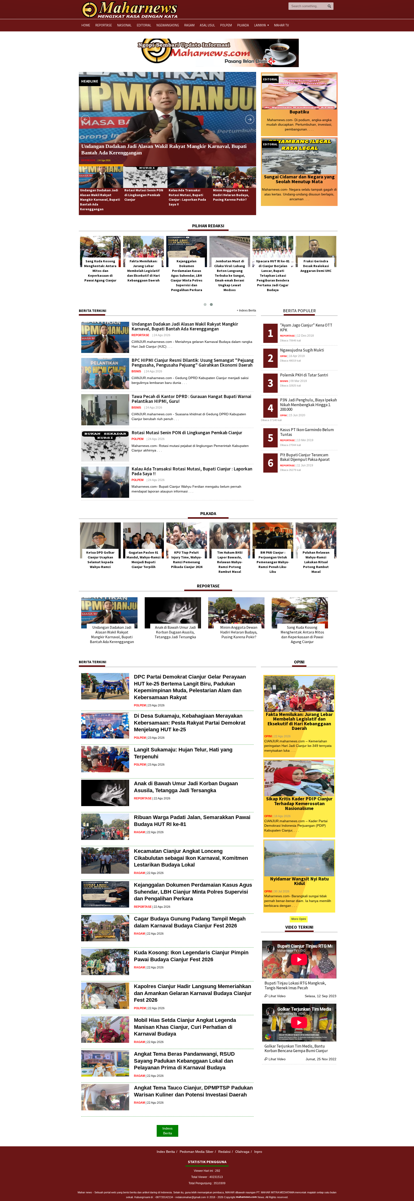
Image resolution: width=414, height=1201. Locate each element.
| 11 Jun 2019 (304, 465)
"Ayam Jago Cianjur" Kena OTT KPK (306, 327)
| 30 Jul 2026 (281, 891)
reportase (140, 335)
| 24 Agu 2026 (99, 153)
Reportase (103, 25)
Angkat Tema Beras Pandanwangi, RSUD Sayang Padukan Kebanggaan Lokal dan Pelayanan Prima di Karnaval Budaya (184, 1061)
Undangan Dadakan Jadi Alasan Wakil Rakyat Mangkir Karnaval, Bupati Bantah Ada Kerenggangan (100, 199)
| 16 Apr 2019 (296, 356)
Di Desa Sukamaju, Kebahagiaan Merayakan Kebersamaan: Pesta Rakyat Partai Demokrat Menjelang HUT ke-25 (189, 722)
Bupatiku (299, 112)
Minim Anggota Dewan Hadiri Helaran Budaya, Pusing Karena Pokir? (231, 195)
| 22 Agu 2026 (161, 798)
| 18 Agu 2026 (282, 816)
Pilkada (243, 25)
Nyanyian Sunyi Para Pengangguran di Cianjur (100, 557)
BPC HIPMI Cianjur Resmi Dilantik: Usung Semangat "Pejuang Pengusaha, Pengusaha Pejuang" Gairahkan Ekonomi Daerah (193, 362)
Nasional (124, 25)
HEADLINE (89, 81)
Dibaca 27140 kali (271, 420)
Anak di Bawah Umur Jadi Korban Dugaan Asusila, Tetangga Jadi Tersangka (175, 632)
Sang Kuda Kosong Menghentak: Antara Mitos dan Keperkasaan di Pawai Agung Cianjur (186, 270)
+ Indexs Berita (246, 310)
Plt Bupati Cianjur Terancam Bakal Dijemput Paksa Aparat (305, 457)
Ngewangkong (167, 25)
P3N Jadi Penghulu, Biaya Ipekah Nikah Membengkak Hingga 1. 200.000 (308, 404)
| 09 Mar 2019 (298, 381)
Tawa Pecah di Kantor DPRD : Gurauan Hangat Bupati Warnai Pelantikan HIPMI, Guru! (191, 398)
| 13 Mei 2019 (304, 440)
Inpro (258, 1152)
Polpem (226, 25)
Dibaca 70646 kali (290, 340)
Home (85, 25)
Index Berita (166, 1152)
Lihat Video (275, 996)
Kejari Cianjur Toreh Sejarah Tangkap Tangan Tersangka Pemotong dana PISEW (299, 985)
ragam (139, 832)
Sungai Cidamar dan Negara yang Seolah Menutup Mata (299, 179)
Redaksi (224, 1152)
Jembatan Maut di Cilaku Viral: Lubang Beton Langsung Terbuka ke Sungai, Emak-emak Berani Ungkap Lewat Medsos (315, 275)
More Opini (298, 919)
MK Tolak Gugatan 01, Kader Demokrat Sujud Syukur (143, 557)
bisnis (136, 371)
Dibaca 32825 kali (290, 385)
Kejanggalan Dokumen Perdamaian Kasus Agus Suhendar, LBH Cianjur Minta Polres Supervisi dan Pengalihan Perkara (273, 275)
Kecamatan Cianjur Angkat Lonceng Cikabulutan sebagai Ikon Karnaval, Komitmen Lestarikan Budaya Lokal (191, 858)
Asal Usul (207, 25)
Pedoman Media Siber (196, 1152)
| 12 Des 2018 (305, 335)
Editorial (144, 25)
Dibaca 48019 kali (290, 360)
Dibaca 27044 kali (290, 445)
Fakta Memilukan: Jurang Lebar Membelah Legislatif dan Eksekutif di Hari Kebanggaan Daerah (229, 270)
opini (283, 356)
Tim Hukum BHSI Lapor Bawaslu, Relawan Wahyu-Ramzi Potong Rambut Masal (316, 562)
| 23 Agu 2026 (156, 705)
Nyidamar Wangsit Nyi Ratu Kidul (299, 881)
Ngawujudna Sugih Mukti (302, 350)
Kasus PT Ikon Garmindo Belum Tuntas (307, 432)
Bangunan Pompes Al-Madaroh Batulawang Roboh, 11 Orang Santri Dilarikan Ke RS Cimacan (294, 1051)
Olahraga (242, 1152)
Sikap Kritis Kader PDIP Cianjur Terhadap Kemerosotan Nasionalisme (299, 803)
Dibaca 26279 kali (290, 470)
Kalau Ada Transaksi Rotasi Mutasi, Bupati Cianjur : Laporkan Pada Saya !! (187, 197)
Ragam (189, 25)
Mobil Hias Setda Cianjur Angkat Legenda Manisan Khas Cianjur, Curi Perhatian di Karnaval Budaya (185, 1027)
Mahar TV (281, 25)
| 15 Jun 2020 (296, 415)
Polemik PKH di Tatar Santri (304, 375)
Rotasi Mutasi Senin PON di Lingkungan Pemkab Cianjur (146, 146)
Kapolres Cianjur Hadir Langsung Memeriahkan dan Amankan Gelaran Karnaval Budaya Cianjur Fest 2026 (193, 993)
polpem (86, 153)
